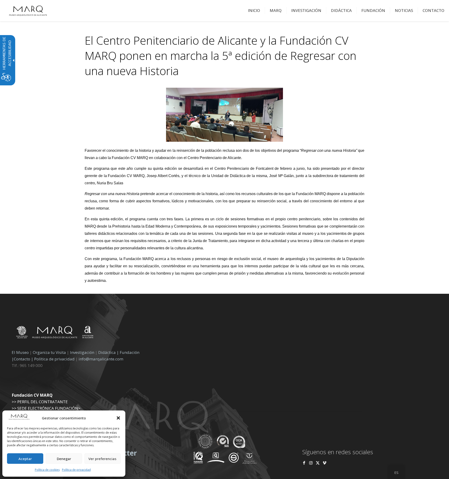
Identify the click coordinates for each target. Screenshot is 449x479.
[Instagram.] (311, 462)
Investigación (82, 352)
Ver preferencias (102, 458)
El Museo (20, 352)
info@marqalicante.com (101, 359)
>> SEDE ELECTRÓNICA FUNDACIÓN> (46, 408)
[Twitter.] (318, 462)
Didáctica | (109, 352)
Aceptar (25, 458)
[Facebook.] (304, 462)
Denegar (64, 458)
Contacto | (23, 359)
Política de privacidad (76, 470)
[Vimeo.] (324, 462)
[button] (118, 418)
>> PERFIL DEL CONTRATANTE (40, 401)
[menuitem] (254, 10)
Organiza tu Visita (49, 352)
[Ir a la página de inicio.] (28, 10)
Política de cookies (47, 470)
